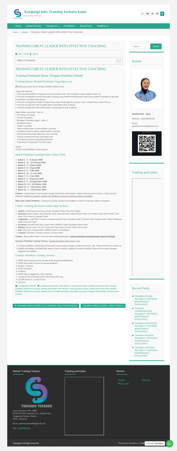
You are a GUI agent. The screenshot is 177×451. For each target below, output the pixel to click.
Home (18, 26)
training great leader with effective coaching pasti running (64, 288)
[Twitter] (152, 14)
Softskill (32, 286)
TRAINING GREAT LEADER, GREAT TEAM (102, 306)
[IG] (142, 14)
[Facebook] (157, 14)
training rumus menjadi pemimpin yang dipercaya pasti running (67, 291)
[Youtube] (147, 14)
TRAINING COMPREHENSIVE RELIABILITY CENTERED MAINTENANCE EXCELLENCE (146, 313)
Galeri (122, 380)
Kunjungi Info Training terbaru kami (55, 12)
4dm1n (35, 54)
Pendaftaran (69, 26)
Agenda (147, 380)
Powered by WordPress (129, 443)
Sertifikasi (101, 26)
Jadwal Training (33, 26)
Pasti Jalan (124, 383)
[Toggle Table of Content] (117, 61)
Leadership (23, 286)
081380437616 (24, 428)
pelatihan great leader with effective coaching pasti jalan (64, 286)
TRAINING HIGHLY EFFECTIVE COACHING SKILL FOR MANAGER (47, 306)
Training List (51, 26)
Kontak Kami (86, 26)
